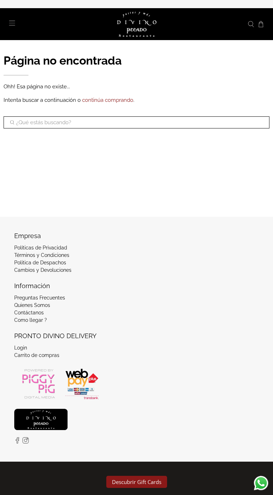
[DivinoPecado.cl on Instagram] (25, 442)
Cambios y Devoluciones (42, 270)
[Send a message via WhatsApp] (261, 483)
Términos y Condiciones (41, 255)
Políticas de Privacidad (40, 248)
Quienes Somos (32, 305)
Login (20, 348)
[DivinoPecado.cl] (136, 24)
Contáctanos (29, 312)
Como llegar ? (30, 320)
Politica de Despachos (40, 262)
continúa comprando (107, 100)
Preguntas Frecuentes (39, 298)
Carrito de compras (36, 355)
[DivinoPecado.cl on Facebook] (17, 442)
